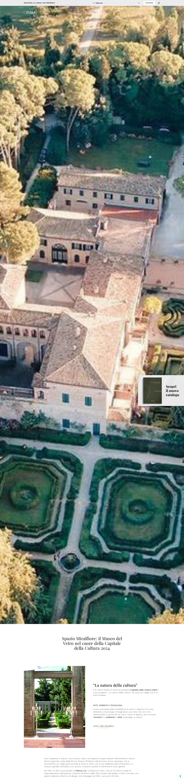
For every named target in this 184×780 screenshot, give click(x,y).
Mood (73, 13)
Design (106, 13)
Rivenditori (118, 8)
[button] (142, 378)
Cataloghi (130, 8)
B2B (149, 8)
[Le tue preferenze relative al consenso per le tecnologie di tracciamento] (180, 776)
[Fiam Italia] (29, 13)
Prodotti (89, 13)
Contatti (156, 8)
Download (141, 8)
